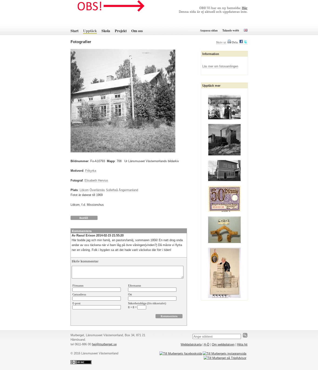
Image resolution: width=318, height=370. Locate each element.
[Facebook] (241, 42)
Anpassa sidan (209, 30)
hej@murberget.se (104, 344)
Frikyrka (90, 170)
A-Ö (206, 344)
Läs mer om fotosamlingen (220, 66)
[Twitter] (245, 42)
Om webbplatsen (223, 344)
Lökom (84, 190)
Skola (105, 30)
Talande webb (230, 30)
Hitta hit (242, 344)
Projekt (121, 30)
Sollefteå (112, 190)
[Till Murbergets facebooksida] (180, 353)
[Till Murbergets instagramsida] (224, 353)
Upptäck (90, 30)
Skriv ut (221, 42)
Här (244, 8)
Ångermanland (128, 190)
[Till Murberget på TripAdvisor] (225, 358)
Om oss (137, 30)
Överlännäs (97, 190)
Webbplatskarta (191, 344)
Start (74, 30)
